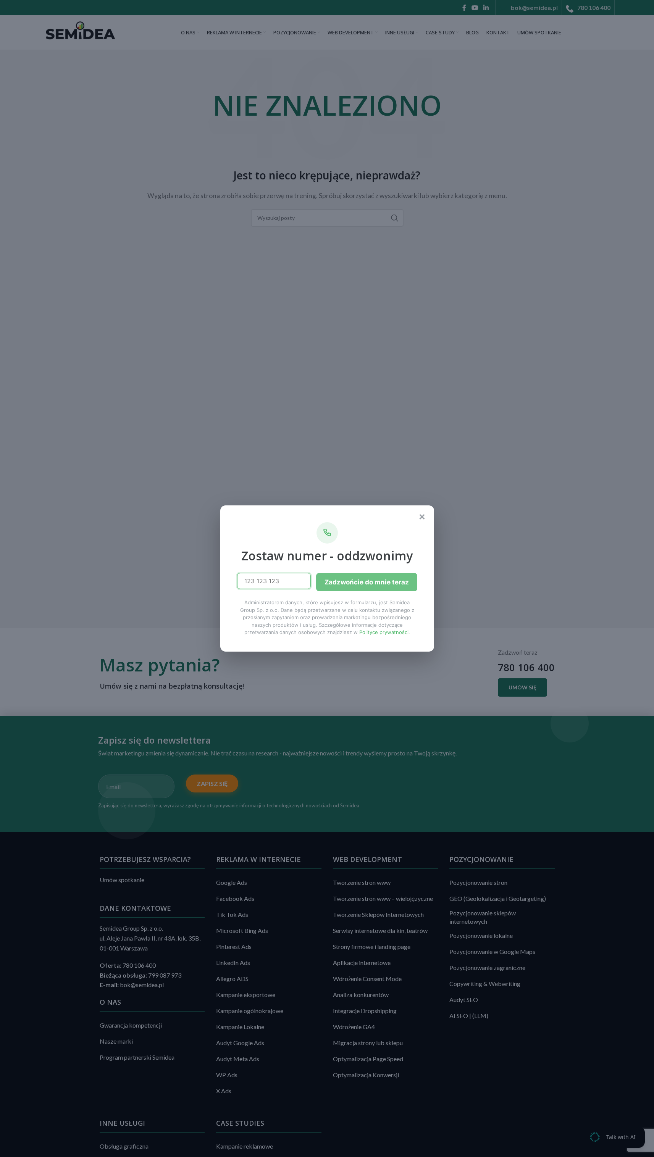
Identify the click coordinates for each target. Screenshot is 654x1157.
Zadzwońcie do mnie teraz (367, 582)
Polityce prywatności (384, 632)
